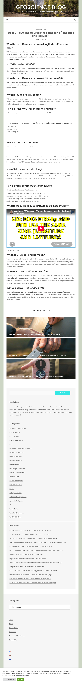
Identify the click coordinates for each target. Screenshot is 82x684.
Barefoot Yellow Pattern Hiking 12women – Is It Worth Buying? (31, 575)
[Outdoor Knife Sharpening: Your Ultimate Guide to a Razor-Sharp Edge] (41, 348)
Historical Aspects (16, 461)
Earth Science (14, 436)
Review (12, 489)
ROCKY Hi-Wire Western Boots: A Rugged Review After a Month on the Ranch (36, 550)
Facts (11, 444)
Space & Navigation (16, 501)
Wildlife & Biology (15, 517)
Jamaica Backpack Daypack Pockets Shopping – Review (29, 534)
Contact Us (13, 640)
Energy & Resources (16, 440)
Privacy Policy (13, 628)
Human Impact (15, 465)
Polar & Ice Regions (16, 481)
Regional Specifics (16, 485)
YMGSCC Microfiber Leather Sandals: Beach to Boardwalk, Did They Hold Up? (36, 563)
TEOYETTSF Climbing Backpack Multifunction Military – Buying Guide (33, 538)
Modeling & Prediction (17, 469)
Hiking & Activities (41, 39)
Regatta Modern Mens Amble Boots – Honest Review (28, 559)
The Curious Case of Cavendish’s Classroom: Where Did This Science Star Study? (38, 542)
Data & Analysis (15, 432)
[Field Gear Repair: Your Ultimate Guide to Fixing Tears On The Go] (41, 327)
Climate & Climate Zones (18, 428)
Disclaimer (12, 632)
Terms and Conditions (16, 636)
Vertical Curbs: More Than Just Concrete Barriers (26, 554)
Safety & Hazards (16, 493)
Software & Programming (18, 497)
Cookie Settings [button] (9, 679)
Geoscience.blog (41, 7)
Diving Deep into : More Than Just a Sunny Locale (30, 530)
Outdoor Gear (14, 477)
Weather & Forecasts (17, 513)
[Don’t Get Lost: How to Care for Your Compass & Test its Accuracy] (41, 369)
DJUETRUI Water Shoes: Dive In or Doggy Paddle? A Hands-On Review (33, 571)
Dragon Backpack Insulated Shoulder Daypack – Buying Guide (31, 546)
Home (11, 620)
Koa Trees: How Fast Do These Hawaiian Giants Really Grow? (30, 579)
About (11, 624)
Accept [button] (20, 679)
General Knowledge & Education (21, 448)
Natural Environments (17, 473)
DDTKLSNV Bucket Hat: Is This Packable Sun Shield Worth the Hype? (33, 583)
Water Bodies (14, 509)
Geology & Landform (17, 452)
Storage (12, 505)
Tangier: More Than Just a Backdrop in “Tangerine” (27, 567)
